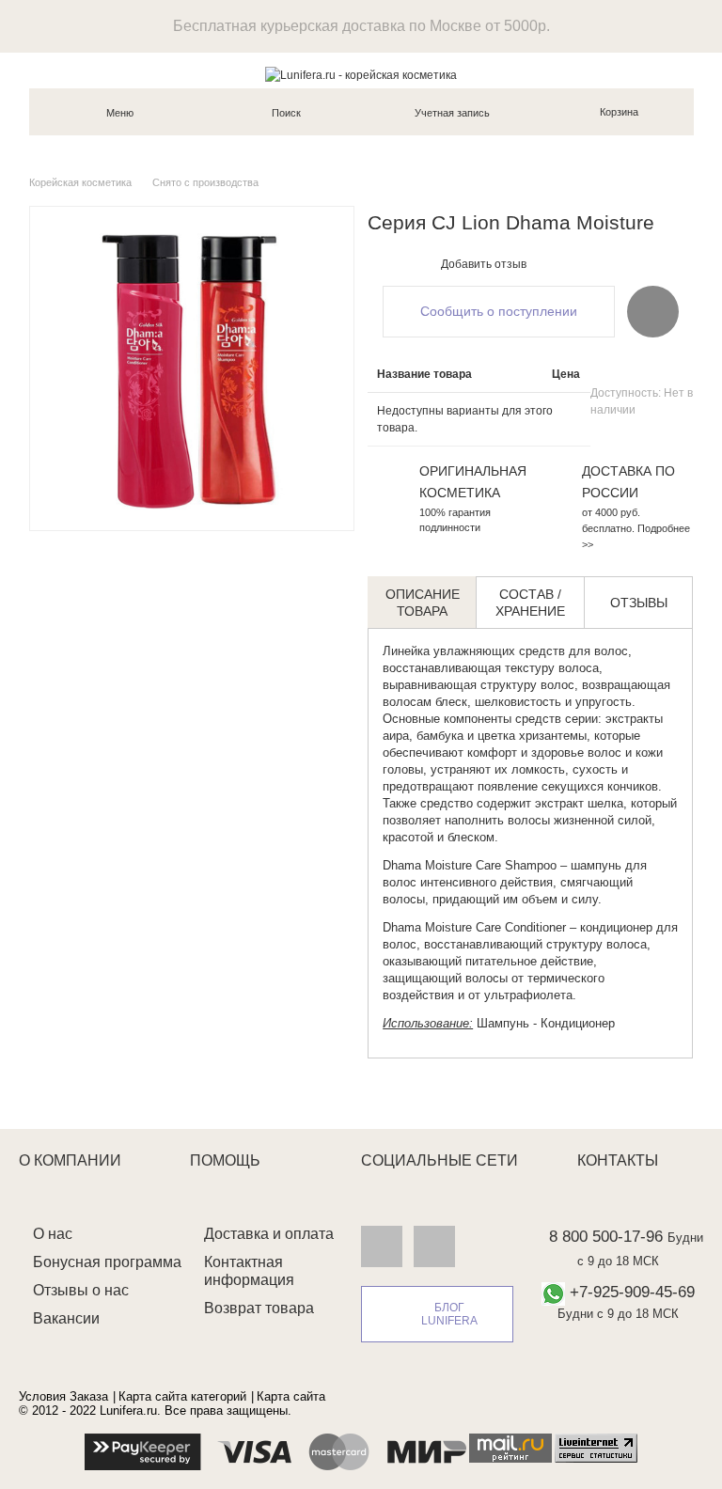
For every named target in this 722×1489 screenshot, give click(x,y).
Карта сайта (291, 1396)
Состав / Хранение (530, 603)
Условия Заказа (63, 1396)
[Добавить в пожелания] (653, 311)
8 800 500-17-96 (606, 1237)
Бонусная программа (107, 1262)
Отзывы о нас (81, 1290)
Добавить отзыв (483, 264)
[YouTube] (434, 1245)
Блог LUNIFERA (449, 1314)
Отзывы (638, 602)
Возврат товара (259, 1308)
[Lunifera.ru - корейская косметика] (361, 75)
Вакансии (66, 1318)
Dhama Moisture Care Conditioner (474, 927)
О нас (52, 1234)
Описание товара (422, 603)
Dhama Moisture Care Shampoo (470, 865)
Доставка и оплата (269, 1234)
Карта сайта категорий (182, 1396)
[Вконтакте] (381, 1245)
